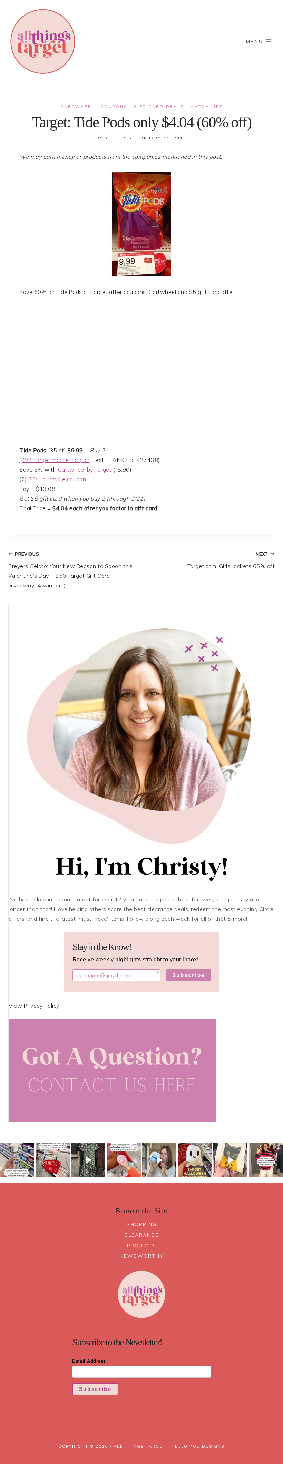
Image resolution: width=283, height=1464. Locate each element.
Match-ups (206, 106)
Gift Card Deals (159, 106)
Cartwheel (77, 106)
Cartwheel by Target (85, 469)
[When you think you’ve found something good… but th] (88, 1160)
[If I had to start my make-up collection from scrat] (53, 1160)
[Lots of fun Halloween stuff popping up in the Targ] (195, 1160)
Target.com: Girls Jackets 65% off (231, 560)
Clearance (141, 1235)
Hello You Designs (197, 1446)
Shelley (116, 138)
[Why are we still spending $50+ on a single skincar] (159, 1160)
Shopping (142, 1224)
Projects (141, 1246)
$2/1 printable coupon (57, 479)
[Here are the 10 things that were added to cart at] (124, 1160)
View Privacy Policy (34, 1005)
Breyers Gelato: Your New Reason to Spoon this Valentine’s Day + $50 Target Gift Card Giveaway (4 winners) (70, 570)
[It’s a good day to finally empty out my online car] (266, 1160)
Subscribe (188, 975)
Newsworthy (142, 1256)
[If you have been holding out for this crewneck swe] (230, 1160)
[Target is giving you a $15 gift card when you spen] (17, 1160)
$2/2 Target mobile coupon (54, 459)
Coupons (114, 106)
